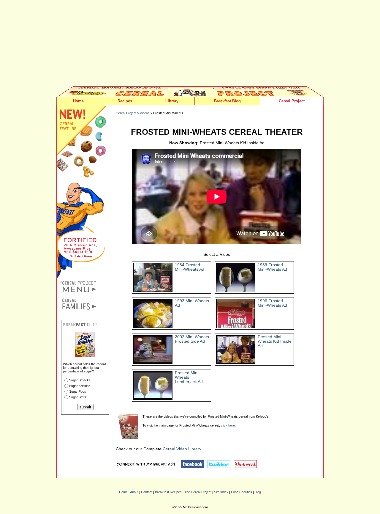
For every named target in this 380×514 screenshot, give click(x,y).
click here (228, 425)
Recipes (125, 101)
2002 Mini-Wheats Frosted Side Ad (192, 339)
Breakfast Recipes (168, 492)
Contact (146, 492)
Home (78, 101)
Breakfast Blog (227, 101)
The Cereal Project (197, 492)
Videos (145, 113)
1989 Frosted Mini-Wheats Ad (272, 267)
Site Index (221, 492)
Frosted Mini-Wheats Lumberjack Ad (189, 377)
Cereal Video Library (182, 449)
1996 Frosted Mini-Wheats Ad (272, 303)
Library (171, 101)
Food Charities (241, 492)
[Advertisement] (190, 44)
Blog (258, 492)
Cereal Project (292, 101)
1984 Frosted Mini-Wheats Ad (189, 267)
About (134, 492)
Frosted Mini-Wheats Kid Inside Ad (275, 341)
